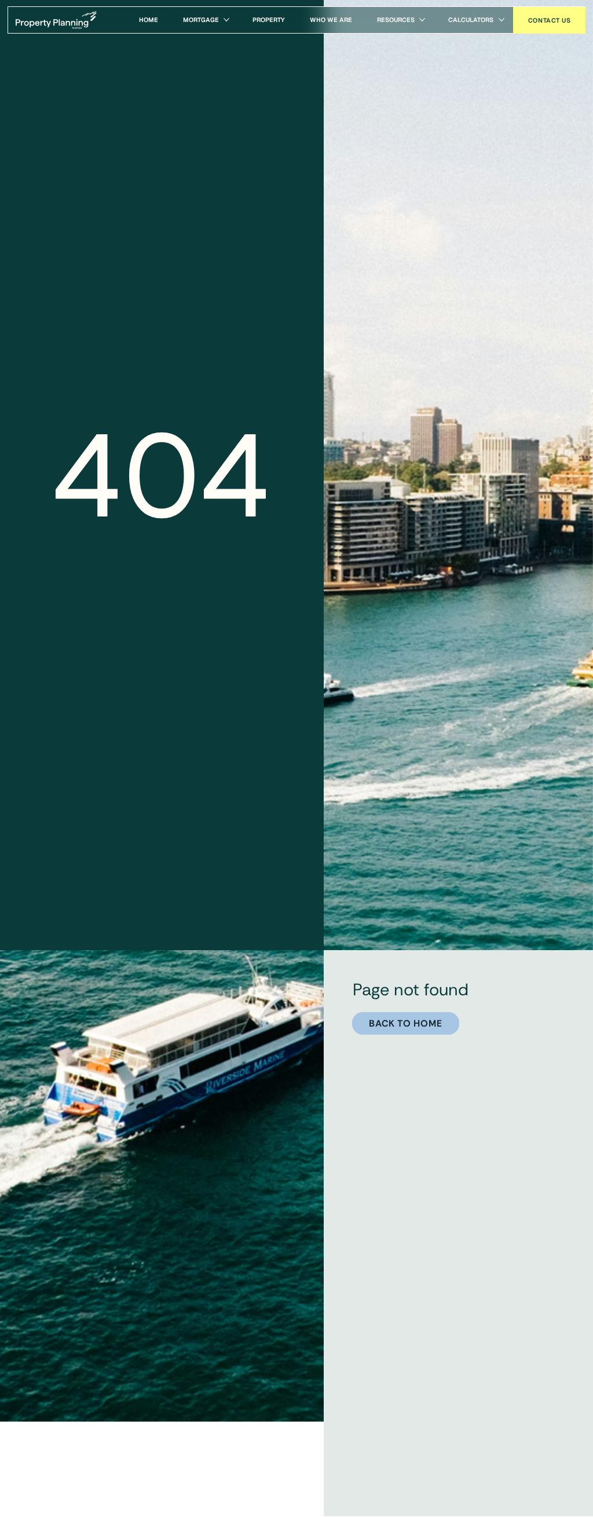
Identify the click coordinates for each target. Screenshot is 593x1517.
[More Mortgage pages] (226, 20)
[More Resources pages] (422, 20)
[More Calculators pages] (501, 20)
